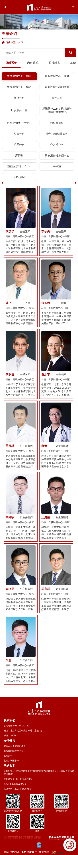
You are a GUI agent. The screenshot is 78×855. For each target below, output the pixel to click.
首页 (20, 42)
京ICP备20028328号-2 (15, 784)
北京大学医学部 (11, 760)
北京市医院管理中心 (13, 751)
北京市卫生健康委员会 (14, 746)
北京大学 (8, 755)
